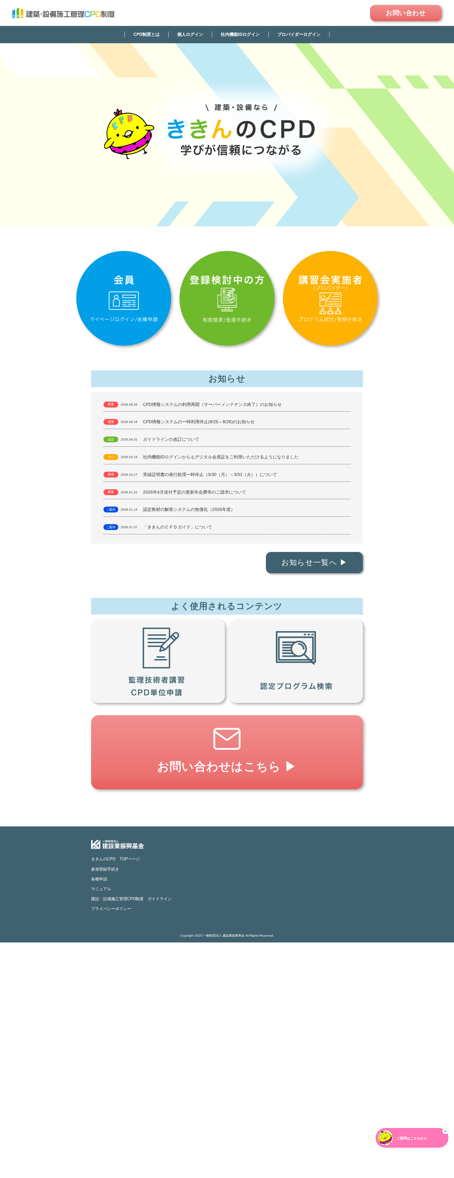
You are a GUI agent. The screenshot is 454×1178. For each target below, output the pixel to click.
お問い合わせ (406, 12)
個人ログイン (190, 34)
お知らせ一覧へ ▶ (314, 562)
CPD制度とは (146, 34)
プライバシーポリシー (111, 908)
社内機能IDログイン (240, 34)
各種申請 (99, 879)
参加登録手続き (105, 869)
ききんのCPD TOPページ (115, 859)
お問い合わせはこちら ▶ (227, 766)
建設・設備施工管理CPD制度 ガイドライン (131, 898)
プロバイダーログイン (299, 34)
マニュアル (101, 889)
